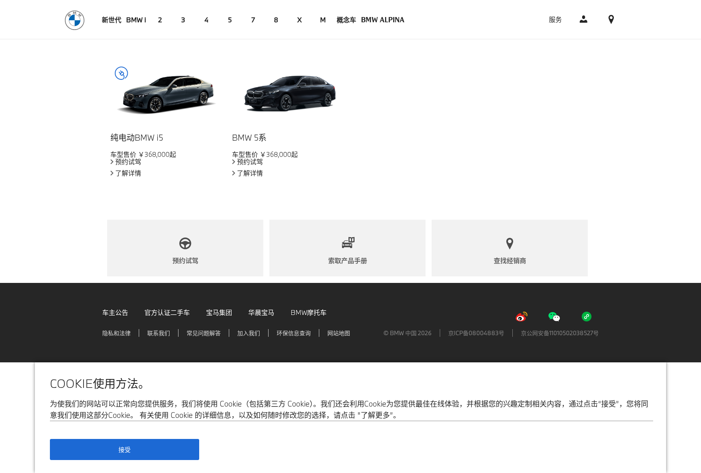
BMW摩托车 (308, 312)
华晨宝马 (261, 312)
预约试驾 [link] (128, 162)
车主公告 (115, 312)
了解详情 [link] (128, 173)
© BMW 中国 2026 (407, 333)
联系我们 (158, 333)
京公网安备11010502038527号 (560, 333)
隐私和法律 (116, 333)
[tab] (111, 19)
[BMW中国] (74, 19)
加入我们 (248, 333)
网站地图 (338, 333)
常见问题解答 (204, 333)
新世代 (111, 19)
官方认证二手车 (167, 312)
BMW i (136, 19)
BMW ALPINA (382, 19)
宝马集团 (219, 312)
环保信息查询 (294, 333)
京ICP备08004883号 (476, 333)
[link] (583, 19)
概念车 (346, 19)
